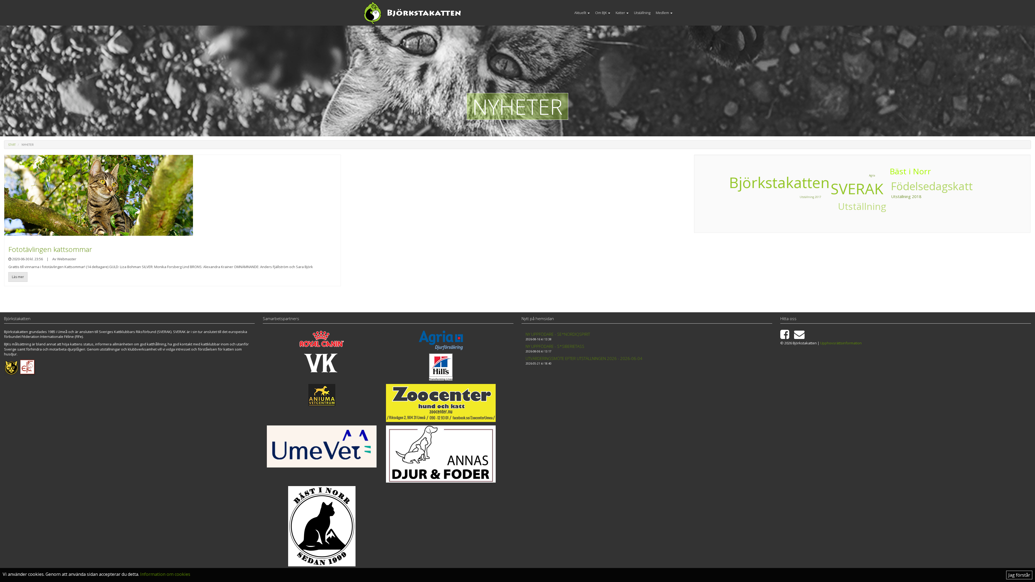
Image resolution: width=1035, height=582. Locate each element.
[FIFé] (27, 367)
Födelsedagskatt (932, 186)
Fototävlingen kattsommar (50, 249)
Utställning (642, 12)
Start (12, 145)
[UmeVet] (322, 446)
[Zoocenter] (441, 403)
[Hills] (441, 367)
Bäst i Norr (910, 171)
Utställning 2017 (810, 197)
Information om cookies (165, 574)
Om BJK (601, 12)
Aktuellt (580, 12)
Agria (872, 175)
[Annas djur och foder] (441, 454)
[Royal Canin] (322, 339)
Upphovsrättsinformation (841, 343)
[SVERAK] (11, 367)
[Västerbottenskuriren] (322, 363)
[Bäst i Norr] (322, 526)
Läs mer (18, 277)
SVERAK (857, 188)
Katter (621, 12)
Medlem (663, 12)
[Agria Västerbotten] (441, 340)
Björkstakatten (779, 182)
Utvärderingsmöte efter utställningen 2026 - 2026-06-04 (584, 358)
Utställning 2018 (906, 196)
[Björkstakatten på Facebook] (786, 336)
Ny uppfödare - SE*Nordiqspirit (558, 334)
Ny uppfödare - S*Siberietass (555, 346)
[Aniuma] (322, 395)
